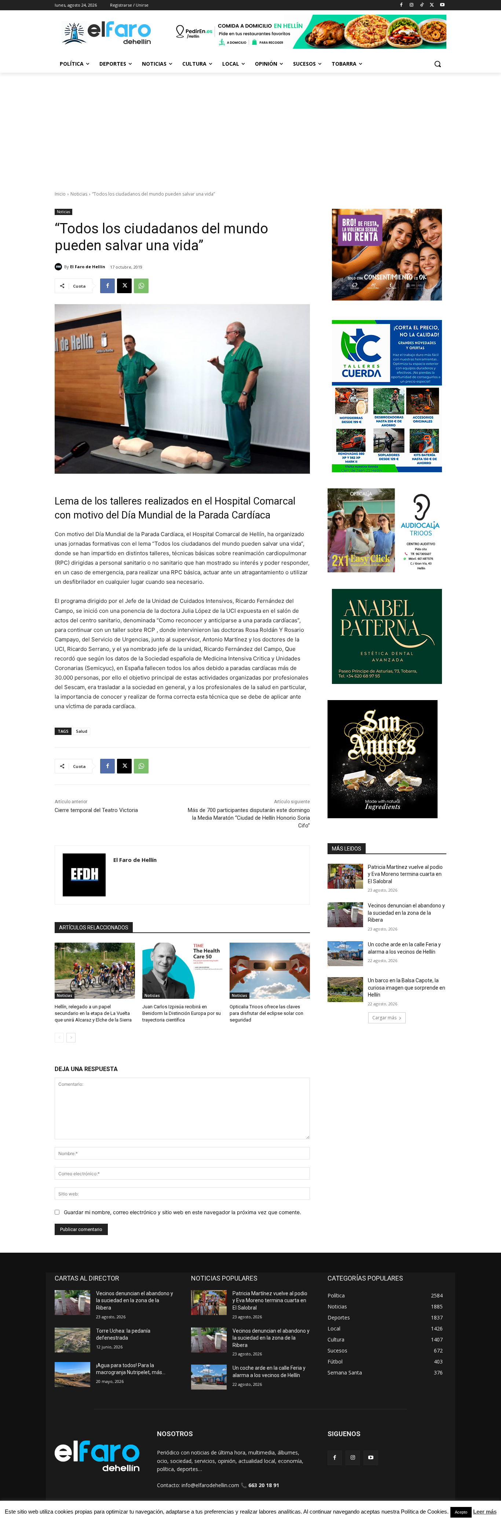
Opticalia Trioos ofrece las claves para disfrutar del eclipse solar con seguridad (266, 1013)
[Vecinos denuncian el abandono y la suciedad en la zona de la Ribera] (345, 914)
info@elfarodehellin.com (210, 1485)
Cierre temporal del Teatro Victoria (96, 810)
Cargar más (384, 1018)
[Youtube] (442, 5)
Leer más (485, 1511)
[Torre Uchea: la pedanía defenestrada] (72, 1340)
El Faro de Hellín (87, 266)
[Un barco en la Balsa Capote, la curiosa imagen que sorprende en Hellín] (345, 989)
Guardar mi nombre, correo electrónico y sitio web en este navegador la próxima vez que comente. (182, 1212)
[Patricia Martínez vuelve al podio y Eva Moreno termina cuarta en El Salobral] (345, 876)
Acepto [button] (461, 1512)
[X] (432, 5)
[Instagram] (411, 5)
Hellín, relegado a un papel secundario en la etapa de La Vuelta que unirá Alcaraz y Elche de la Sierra (93, 1013)
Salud (81, 731)
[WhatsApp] (141, 285)
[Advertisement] (250, 127)
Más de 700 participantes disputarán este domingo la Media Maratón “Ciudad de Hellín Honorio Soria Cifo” (249, 818)
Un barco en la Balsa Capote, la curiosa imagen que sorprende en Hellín (406, 987)
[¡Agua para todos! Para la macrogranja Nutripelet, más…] (72, 1374)
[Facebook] (401, 5)
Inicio (60, 194)
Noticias (78, 194)
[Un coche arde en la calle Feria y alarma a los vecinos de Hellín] (345, 953)
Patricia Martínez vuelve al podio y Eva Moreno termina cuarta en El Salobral (405, 874)
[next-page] (71, 1037)
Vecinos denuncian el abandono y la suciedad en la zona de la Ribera (406, 913)
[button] (437, 64)
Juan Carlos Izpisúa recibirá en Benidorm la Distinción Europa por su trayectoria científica (181, 1013)
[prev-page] (59, 1037)
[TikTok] (422, 5)
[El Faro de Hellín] (59, 266)
